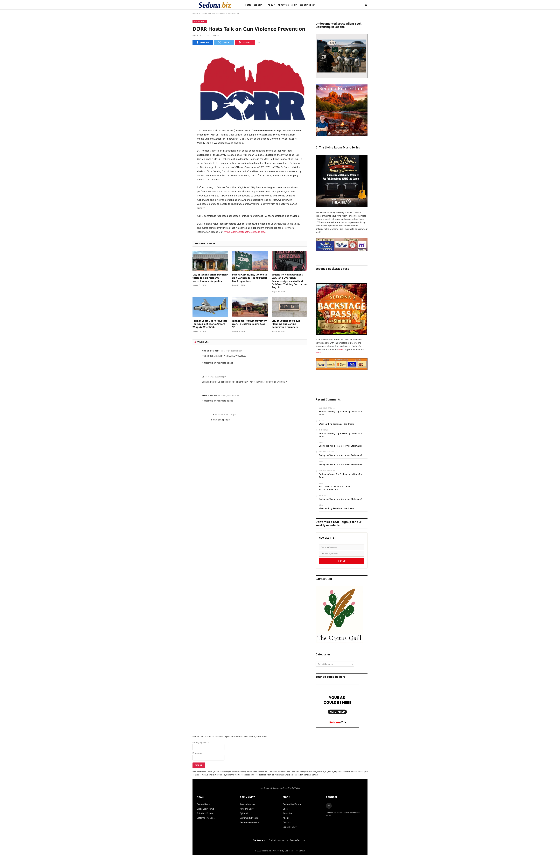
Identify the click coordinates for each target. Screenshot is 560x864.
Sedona (258, 5)
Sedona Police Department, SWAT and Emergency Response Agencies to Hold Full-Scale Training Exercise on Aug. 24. (289, 281)
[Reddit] (182, 175)
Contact (287, 822)
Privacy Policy (278, 851)
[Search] (366, 5)
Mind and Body (246, 809)
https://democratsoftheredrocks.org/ (244, 232)
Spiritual (244, 813)
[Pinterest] (182, 160)
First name (197, 753)
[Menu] (194, 5)
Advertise (283, 5)
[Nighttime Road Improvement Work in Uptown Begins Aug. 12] (250, 307)
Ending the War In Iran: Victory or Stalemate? (340, 446)
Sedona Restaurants (249, 822)
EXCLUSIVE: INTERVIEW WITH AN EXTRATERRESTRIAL (334, 488)
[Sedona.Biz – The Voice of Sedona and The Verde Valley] (215, 5)
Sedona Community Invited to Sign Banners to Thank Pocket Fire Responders (249, 278)
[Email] (182, 168)
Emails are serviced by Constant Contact (301, 775)
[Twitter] (182, 146)
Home (248, 5)
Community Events (249, 818)
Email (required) (200, 742)
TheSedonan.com (276, 840)
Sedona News (200, 21)
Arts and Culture (247, 804)
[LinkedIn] (182, 153)
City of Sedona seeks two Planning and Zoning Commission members (286, 324)
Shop (294, 5)
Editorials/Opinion (205, 813)
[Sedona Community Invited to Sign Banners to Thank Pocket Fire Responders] (250, 261)
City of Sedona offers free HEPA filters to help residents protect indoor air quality (210, 278)
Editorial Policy (289, 827)
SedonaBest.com (298, 840)
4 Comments (213, 35)
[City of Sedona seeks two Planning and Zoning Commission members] (289, 307)
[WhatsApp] (182, 183)
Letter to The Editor (206, 818)
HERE (341, 349)
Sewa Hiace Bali (209, 396)
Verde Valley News (205, 809)
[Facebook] (182, 138)
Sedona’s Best (307, 5)
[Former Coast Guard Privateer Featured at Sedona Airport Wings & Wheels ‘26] (210, 307)
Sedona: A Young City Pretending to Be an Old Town (340, 413)
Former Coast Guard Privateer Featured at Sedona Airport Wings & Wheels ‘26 (209, 324)
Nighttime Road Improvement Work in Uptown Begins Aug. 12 (249, 324)
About (271, 5)
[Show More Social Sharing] (259, 42)
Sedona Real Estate (292, 804)
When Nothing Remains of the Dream (336, 424)
